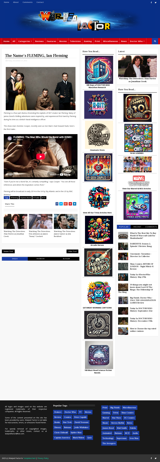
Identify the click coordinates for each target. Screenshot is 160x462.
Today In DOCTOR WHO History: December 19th (141, 319)
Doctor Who (136, 41)
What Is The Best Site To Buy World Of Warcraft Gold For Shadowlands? (143, 235)
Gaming (88, 41)
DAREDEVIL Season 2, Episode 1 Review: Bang (141, 245)
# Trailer (36, 198)
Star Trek (67, 422)
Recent (137, 227)
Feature (58, 412)
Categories (24, 41)
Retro (129, 423)
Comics (67, 417)
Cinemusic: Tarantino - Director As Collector (141, 255)
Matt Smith (122, 428)
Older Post (72, 251)
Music (105, 423)
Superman (121, 438)
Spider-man (76, 432)
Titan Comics (127, 412)
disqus (15, 259)
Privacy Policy (43, 458)
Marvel (105, 418)
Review (57, 417)
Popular (123, 227)
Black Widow (78, 437)
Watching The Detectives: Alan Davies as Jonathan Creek (14, 234)
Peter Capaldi (80, 417)
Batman (67, 427)
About (16, 2)
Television (75, 41)
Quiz (89, 437)
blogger (66, 259)
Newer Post (8, 251)
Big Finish (115, 407)
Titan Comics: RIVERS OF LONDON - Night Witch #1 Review (142, 266)
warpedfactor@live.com (14, 433)
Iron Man (134, 438)
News (124, 41)
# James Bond (25, 198)
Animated (107, 433)
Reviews (39, 41)
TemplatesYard (29, 458)
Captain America (62, 437)
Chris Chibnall (61, 432)
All (14, 41)
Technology (108, 438)
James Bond (108, 428)
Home (6, 2)
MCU (127, 433)
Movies (63, 41)
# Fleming (14, 198)
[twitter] (156, 2)
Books (57, 422)
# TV (43, 198)
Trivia (115, 412)
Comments (27, 2)
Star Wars (116, 418)
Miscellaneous (110, 41)
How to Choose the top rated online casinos (143, 329)
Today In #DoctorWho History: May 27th (140, 275)
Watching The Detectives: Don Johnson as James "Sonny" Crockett (39, 234)
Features (51, 41)
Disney (57, 427)
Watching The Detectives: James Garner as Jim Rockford (64, 234)
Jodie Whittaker (81, 427)
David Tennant (81, 422)
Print (97, 41)
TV (80, 412)
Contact (40, 2)
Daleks (133, 428)
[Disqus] (40, 294)
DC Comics (129, 418)
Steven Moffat (117, 423)
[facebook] (151, 2)
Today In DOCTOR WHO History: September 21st (141, 309)
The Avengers (109, 443)
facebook (40, 259)
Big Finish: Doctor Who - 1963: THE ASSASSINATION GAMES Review (143, 300)
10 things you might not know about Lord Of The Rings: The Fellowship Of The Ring (135, 288)
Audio (135, 433)
